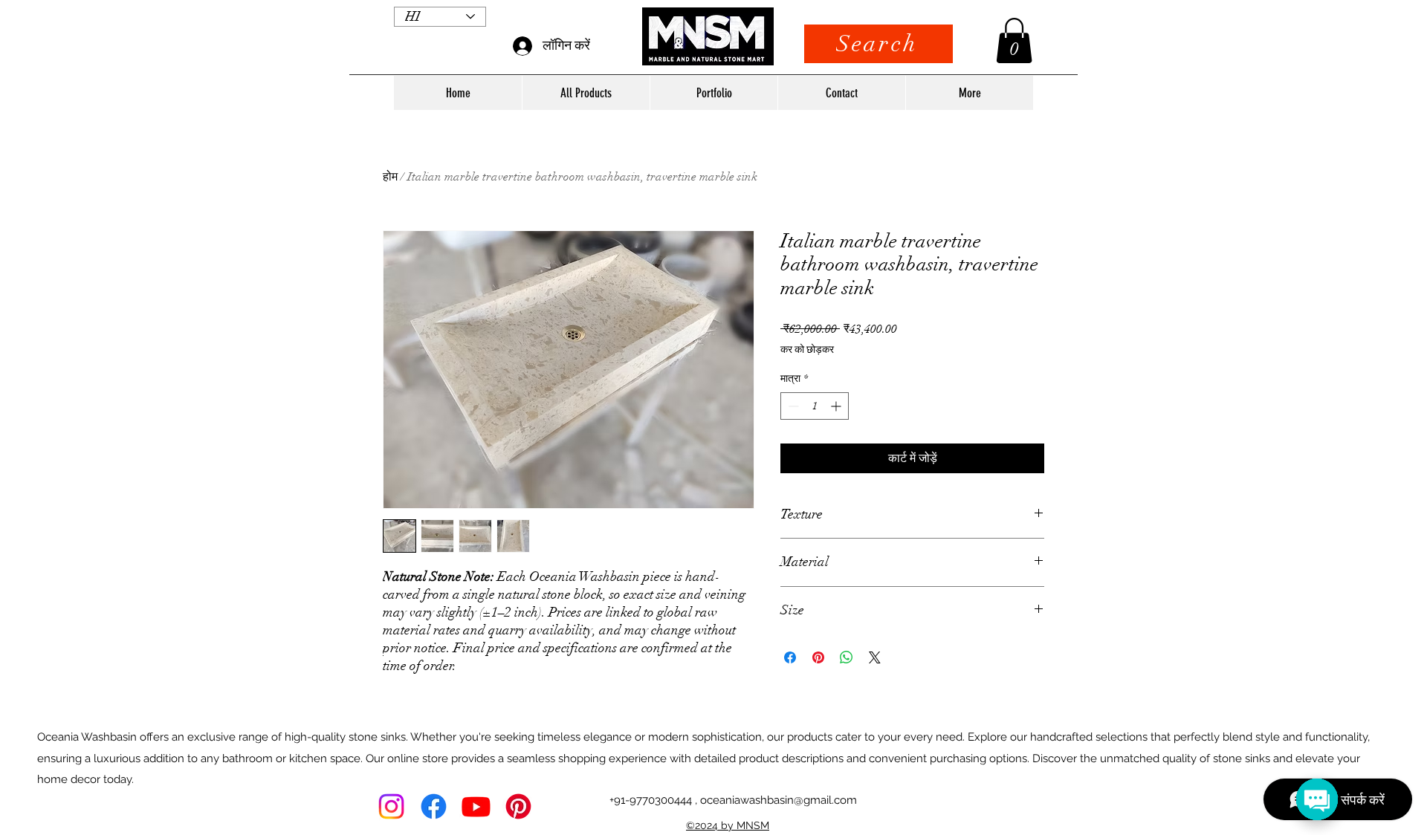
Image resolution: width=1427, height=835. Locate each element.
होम (390, 176)
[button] (1014, 40)
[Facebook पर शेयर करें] (790, 657)
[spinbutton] (814, 406)
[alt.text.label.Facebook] (433, 806)
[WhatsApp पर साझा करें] (846, 657)
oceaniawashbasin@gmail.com (778, 800)
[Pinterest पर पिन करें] (818, 657)
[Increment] (837, 406)
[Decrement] (792, 406)
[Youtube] (476, 806)
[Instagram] (391, 806)
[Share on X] (875, 657)
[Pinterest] (518, 806)
